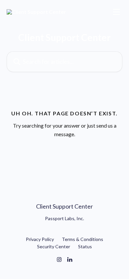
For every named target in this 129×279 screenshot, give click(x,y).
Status (85, 246)
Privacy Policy (40, 239)
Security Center (53, 246)
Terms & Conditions (82, 239)
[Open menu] (116, 12)
